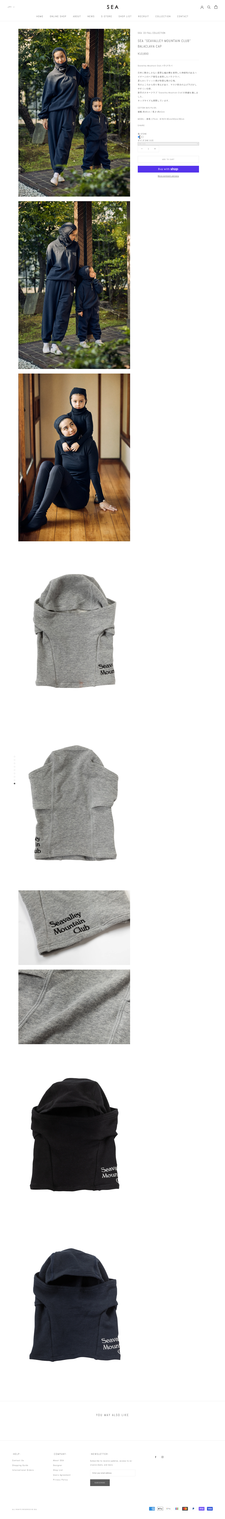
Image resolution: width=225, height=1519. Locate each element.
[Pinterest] (156, 125)
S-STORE (106, 16)
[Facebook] (148, 125)
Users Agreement (62, 1475)
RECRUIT (143, 16)
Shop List (58, 1470)
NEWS (91, 16)
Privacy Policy (60, 1479)
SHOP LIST (125, 16)
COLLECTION (163, 16)
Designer (57, 1465)
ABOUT (77, 16)
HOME (39, 16)
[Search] (209, 7)
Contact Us (18, 1460)
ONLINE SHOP (58, 16)
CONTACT (183, 16)
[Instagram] (162, 1456)
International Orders (23, 1470)
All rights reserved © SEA (24, 1509)
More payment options (168, 176)
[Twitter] (152, 125)
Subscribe (100, 1483)
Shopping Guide (20, 1465)
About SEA (58, 1460)
